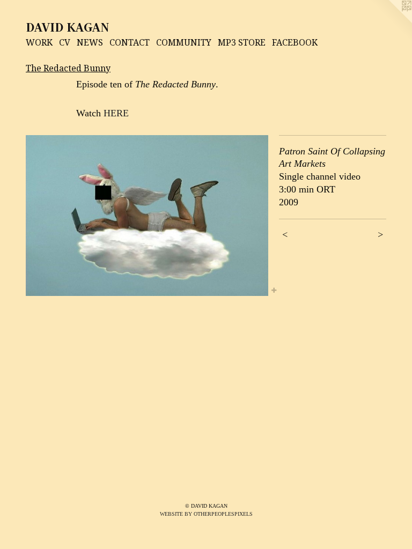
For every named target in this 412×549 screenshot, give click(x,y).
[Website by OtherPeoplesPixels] (390, 21)
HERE (116, 113)
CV (64, 43)
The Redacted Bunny (68, 68)
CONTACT (129, 43)
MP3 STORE (242, 43)
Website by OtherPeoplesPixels (206, 514)
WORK (39, 43)
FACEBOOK (295, 43)
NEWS (90, 43)
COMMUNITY (183, 43)
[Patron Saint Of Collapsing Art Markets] (147, 215)
